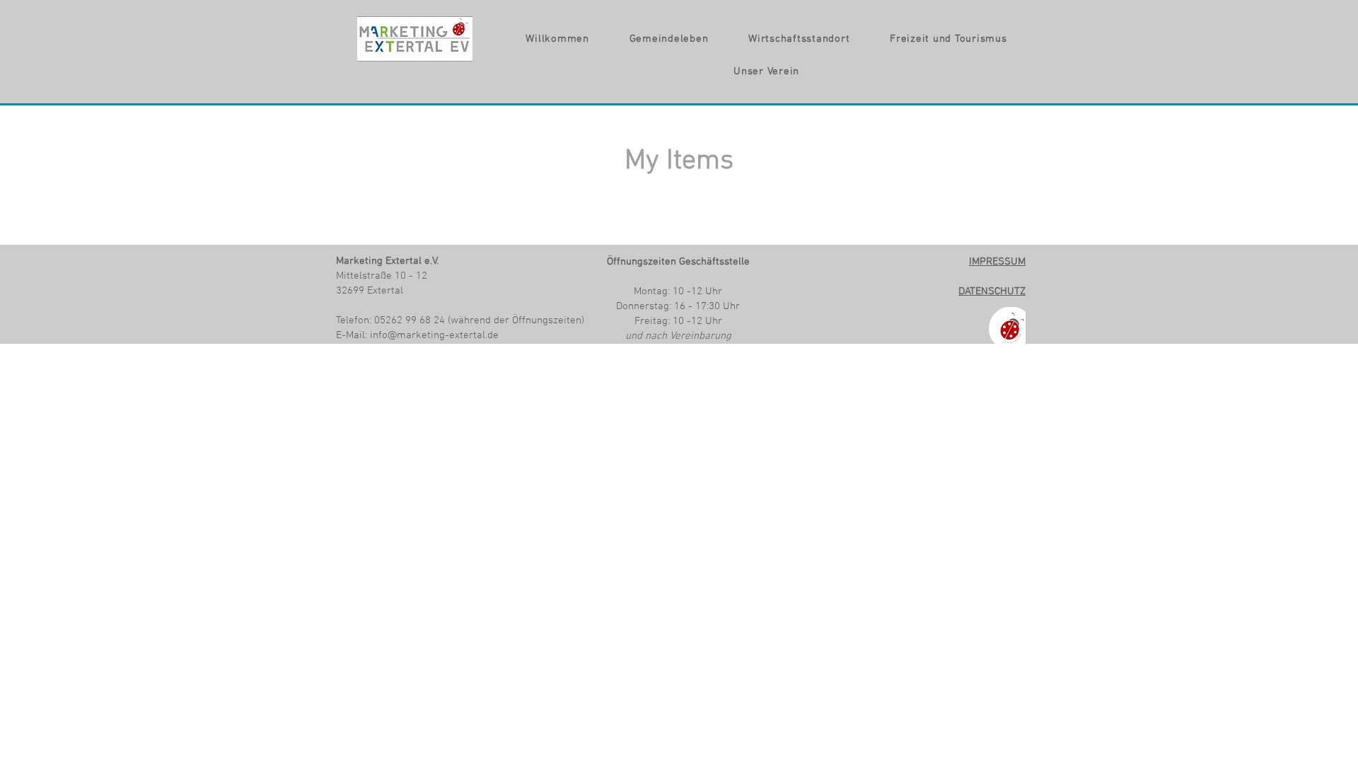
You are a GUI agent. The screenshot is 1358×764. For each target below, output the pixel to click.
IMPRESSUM (997, 261)
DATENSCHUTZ (992, 291)
